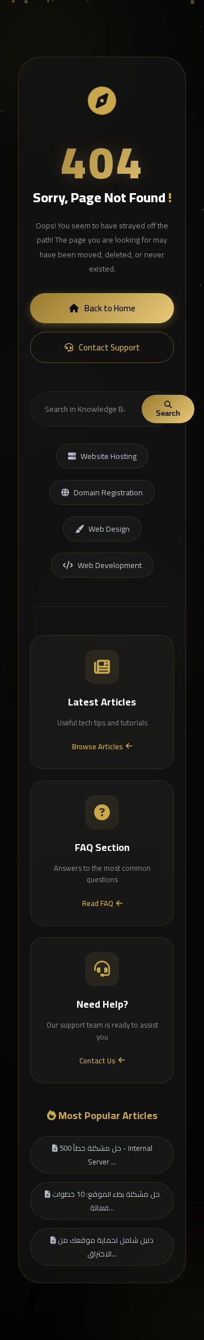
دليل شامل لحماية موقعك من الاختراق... (105, 1246)
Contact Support (109, 347)
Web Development (110, 565)
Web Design (109, 528)
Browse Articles (97, 746)
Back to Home (109, 308)
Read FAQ (97, 903)
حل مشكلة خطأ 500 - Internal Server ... (105, 1154)
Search (168, 413)
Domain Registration (108, 492)
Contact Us (97, 1060)
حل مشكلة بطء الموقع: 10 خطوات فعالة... (105, 1200)
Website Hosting (108, 456)
